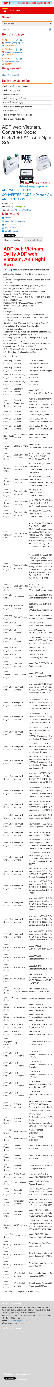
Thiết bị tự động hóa (11, 90)
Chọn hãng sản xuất (10, 75)
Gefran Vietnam (20, 617)
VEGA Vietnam (20, 1225)
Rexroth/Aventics (21, 1131)
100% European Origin (7, 392)
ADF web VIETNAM (23, 210)
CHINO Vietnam (21, 446)
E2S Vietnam (19, 596)
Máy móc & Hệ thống (12, 94)
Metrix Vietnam (20, 999)
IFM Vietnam (19, 947)
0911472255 (10, 224)
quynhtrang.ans (11, 231)
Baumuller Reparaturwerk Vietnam (20, 403)
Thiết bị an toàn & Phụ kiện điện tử (17, 114)
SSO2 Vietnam (20, 1183)
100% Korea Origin (6, 1274)
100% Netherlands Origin (8, 436)
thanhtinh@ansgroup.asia (14, 43)
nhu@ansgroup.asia (12, 61)
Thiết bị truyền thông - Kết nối (15, 86)
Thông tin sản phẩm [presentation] (12, 240)
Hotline (8, 217)
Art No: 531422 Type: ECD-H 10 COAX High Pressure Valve (40, 587)
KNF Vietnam (19, 979)
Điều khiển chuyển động (13, 102)
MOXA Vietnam (20, 1007)
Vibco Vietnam (20, 1235)
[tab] (12, 239)
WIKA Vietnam (20, 1244)
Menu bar (15, 10)
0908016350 (10, 227)
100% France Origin (6, 1147)
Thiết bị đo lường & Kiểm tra (14, 98)
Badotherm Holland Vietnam (18, 392)
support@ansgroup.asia (15, 221)
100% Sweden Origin (6, 675)
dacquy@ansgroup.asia (13, 52)
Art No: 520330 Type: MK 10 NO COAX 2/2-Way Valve (38, 493)
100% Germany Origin (7, 403)
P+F (15, 1043)
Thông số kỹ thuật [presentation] (33, 240)
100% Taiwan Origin (6, 1007)
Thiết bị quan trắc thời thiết (14, 118)
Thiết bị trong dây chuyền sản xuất (17, 106)
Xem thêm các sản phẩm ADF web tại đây (21, 1291)
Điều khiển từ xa (10, 110)
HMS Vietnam (20, 675)
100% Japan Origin (6, 446)
